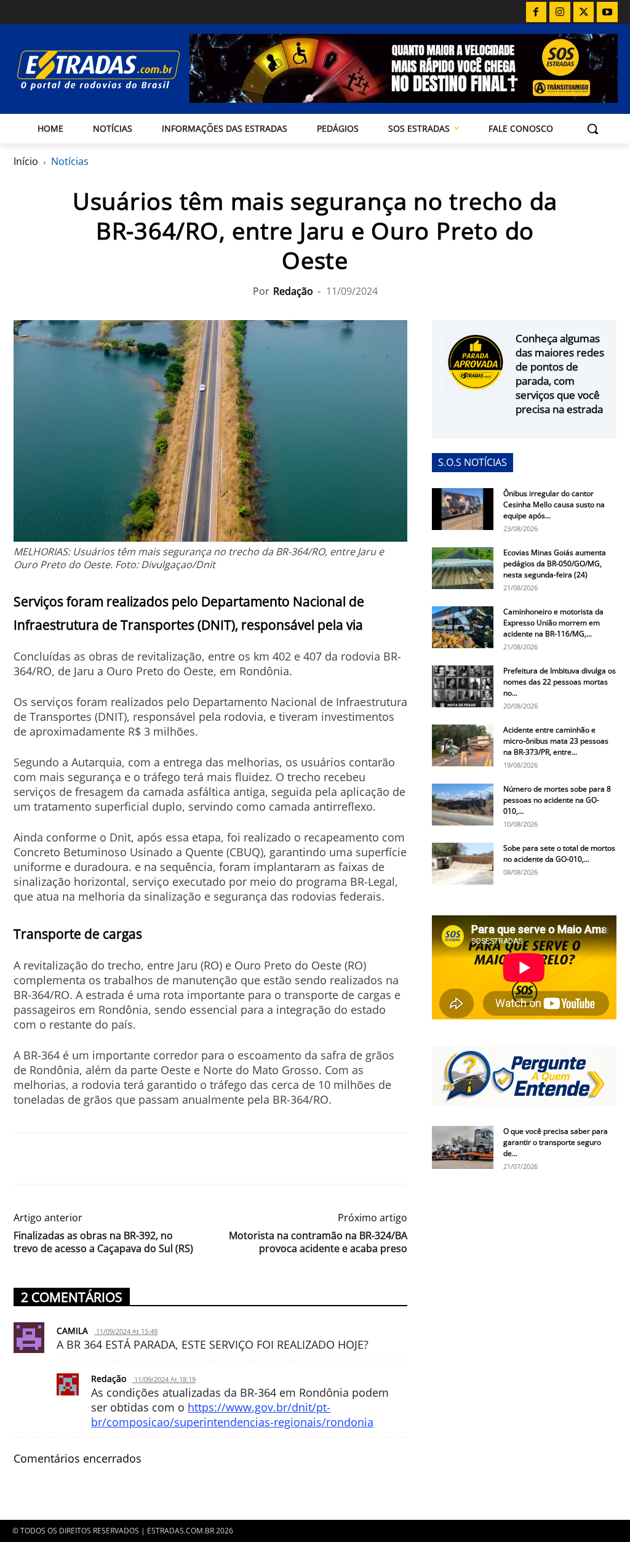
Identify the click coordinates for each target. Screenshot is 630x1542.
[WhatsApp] (82, 1158)
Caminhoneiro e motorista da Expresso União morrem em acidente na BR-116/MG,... (553, 622)
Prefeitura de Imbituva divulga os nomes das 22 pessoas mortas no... (559, 681)
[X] (583, 12)
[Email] (110, 1158)
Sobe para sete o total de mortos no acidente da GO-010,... (559, 853)
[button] (592, 128)
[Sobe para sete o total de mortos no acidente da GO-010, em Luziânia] (462, 864)
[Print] (139, 1158)
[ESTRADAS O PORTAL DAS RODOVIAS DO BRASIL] (85, 70)
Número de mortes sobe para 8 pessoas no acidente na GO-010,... (557, 800)
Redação (293, 291)
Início (26, 161)
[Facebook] (536, 12)
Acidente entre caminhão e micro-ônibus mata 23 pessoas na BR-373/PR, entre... (555, 741)
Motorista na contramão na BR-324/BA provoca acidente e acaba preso (318, 1242)
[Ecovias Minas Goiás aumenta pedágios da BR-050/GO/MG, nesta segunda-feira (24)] (462, 568)
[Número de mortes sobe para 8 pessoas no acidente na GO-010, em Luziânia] (462, 805)
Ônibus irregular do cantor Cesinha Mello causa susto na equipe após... (554, 504)
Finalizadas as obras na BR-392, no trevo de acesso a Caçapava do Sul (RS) (103, 1242)
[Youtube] (607, 12)
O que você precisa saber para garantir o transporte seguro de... (555, 1142)
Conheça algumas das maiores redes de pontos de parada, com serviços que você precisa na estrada (560, 373)
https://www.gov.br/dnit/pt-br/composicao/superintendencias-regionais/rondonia (232, 1414)
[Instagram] (559, 12)
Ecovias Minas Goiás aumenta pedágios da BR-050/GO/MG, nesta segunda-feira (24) (554, 563)
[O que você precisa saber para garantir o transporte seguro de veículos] (462, 1147)
